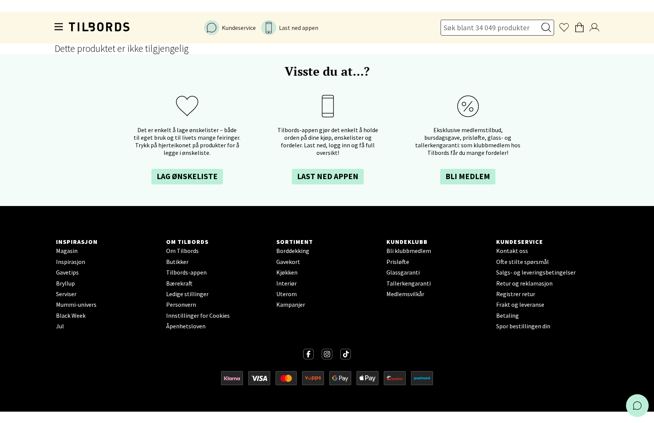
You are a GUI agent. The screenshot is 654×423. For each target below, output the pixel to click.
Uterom (286, 294)
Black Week (71, 315)
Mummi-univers (76, 304)
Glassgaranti (403, 272)
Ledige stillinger (187, 294)
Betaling (507, 315)
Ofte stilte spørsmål (522, 261)
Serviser (66, 294)
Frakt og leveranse (520, 304)
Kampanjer (290, 304)
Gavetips (67, 272)
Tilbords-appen (186, 272)
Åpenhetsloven (186, 326)
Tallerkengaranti (408, 283)
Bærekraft (179, 283)
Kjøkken (286, 272)
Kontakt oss (512, 250)
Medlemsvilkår (405, 294)
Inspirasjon (70, 261)
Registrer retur (515, 294)
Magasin (67, 250)
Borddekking (292, 250)
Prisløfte (397, 261)
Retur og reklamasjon (524, 283)
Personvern (181, 304)
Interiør (286, 283)
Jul (60, 326)
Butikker (177, 261)
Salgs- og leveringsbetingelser (536, 272)
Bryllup (65, 283)
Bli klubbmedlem (408, 250)
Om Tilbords (182, 250)
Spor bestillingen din (523, 326)
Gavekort (288, 261)
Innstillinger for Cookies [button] (198, 315)
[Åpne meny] (59, 27)
